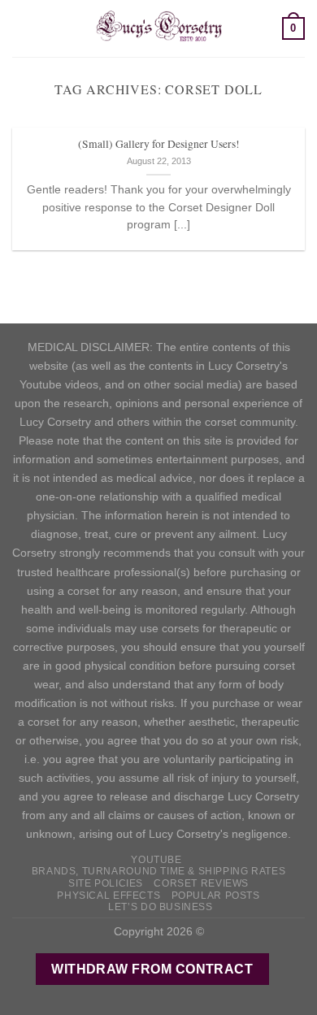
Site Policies (105, 883)
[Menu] (22, 28)
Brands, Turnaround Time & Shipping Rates (158, 871)
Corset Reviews (201, 883)
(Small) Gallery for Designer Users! (159, 144)
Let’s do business (160, 907)
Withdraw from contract (152, 969)
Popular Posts (216, 895)
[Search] (264, 28)
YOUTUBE (156, 859)
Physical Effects (108, 895)
